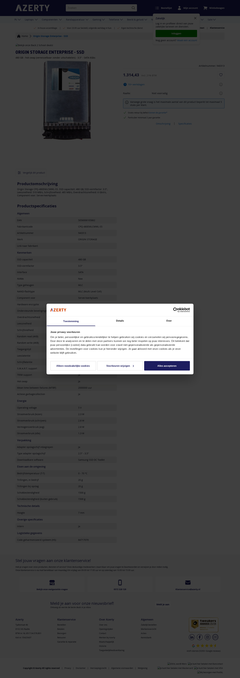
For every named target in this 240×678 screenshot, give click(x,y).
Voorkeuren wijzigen (118, 365)
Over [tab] (169, 320)
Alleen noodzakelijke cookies (73, 365)
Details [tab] (120, 320)
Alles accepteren (167, 365)
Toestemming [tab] (71, 321)
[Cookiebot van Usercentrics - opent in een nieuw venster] (175, 309)
